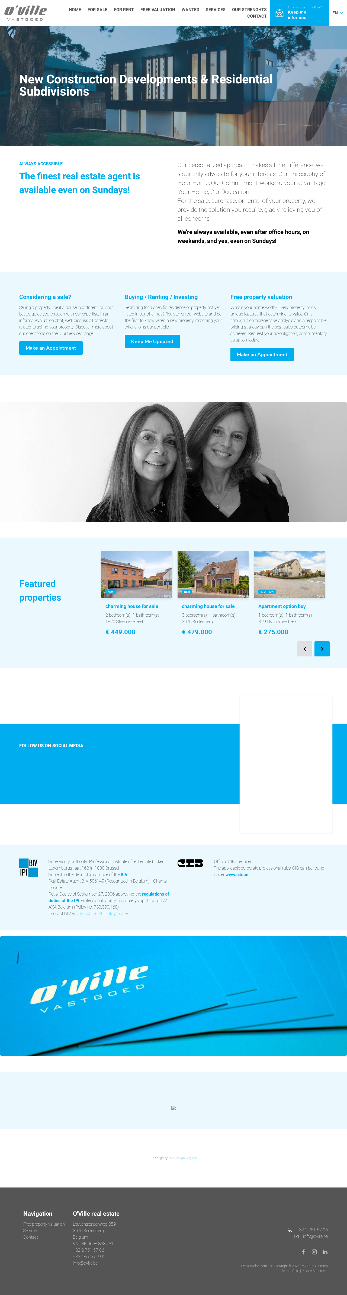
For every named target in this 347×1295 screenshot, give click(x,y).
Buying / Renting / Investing (161, 297)
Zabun (309, 1266)
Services (30, 1230)
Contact (30, 1237)
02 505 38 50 (91, 913)
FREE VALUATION (157, 9)
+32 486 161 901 (89, 1256)
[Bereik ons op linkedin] (325, 1251)
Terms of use (290, 1271)
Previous (304, 648)
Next (322, 648)
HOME (75, 9)
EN (335, 12)
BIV (124, 874)
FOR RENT (124, 9)
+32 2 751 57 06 (88, 1250)
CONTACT (257, 16)
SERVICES (216, 9)
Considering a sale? (45, 297)
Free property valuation (261, 297)
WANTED (190, 9)
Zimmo (322, 1266)
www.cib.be (237, 874)
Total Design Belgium (182, 1158)
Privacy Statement (315, 1271)
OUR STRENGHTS (249, 9)
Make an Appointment (51, 348)
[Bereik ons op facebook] (305, 1251)
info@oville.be (85, 1263)
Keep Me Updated (152, 341)
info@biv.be (117, 913)
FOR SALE (97, 9)
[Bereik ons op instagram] (316, 1251)
